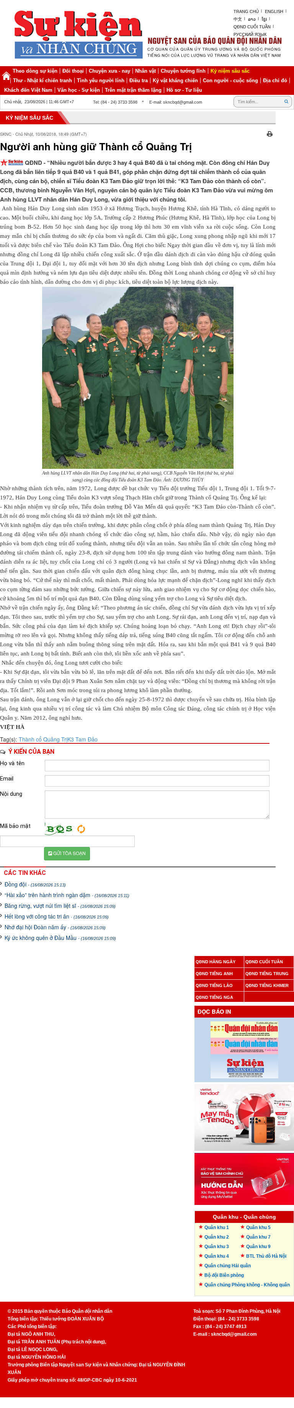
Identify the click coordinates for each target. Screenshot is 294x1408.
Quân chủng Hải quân (227, 1265)
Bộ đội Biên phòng (224, 1275)
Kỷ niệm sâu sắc (230, 71)
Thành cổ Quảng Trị (43, 739)
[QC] (244, 1116)
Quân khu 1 (216, 1227)
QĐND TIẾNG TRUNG (267, 973)
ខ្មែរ (264, 19)
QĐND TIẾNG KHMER (267, 985)
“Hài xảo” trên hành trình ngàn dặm (67, 895)
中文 (238, 19)
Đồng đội (35, 884)
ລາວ (252, 19)
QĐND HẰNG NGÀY (215, 961)
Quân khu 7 (258, 1237)
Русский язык (250, 34)
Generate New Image (81, 829)
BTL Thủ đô (266, 1256)
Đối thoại (73, 71)
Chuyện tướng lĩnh (183, 71)
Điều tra (138, 80)
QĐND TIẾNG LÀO (214, 985)
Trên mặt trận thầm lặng (133, 90)
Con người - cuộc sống (230, 80)
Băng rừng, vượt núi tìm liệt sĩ (60, 905)
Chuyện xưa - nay (109, 71)
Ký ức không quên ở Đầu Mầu (60, 937)
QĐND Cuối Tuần (252, 26)
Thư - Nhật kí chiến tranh (42, 80)
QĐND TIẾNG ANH (214, 973)
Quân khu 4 (216, 1256)
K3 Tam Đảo (82, 739)
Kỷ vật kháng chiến (175, 80)
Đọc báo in (214, 1012)
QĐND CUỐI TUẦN (264, 961)
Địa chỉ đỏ (275, 80)
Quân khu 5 (258, 1227)
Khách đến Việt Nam (28, 90)
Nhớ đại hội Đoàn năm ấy (55, 927)
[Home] (6, 75)
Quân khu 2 (216, 1237)
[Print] (270, 133)
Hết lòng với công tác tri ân (57, 916)
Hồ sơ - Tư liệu (184, 90)
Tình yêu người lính (100, 80)
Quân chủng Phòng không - (247, 1285)
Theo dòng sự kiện (35, 71)
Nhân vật (145, 71)
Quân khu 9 (258, 1246)
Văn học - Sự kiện (78, 90)
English (274, 11)
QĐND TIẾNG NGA (214, 997)
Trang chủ (246, 11)
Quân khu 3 (216, 1246)
